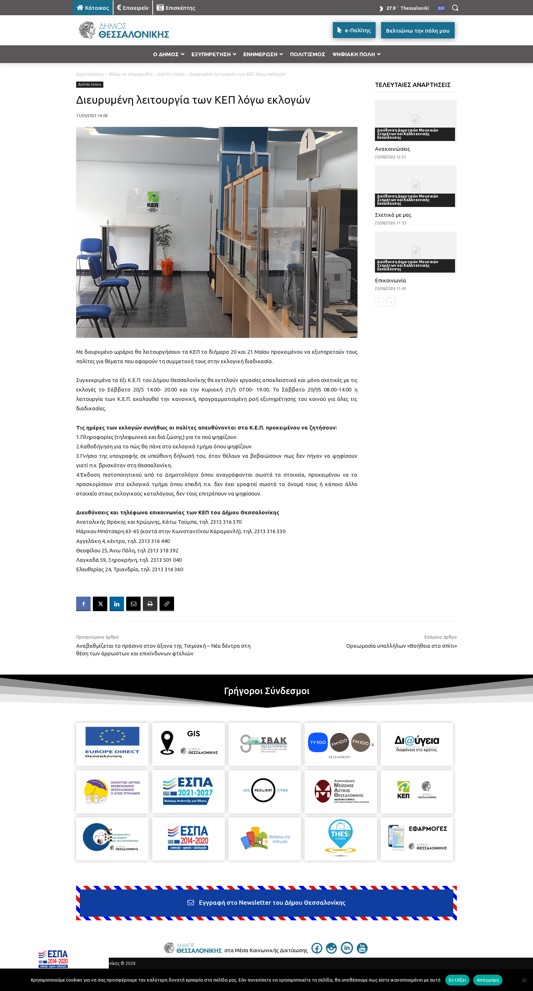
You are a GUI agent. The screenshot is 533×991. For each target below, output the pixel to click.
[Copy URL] (167, 604)
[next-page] (391, 302)
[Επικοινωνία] (416, 252)
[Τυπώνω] (150, 604)
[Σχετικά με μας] (416, 186)
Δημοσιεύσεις (90, 74)
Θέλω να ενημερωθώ (131, 74)
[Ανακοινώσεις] (416, 120)
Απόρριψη (488, 979)
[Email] (133, 604)
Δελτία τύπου (171, 74)
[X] (100, 604)
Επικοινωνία (390, 280)
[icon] (317, 951)
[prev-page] (379, 302)
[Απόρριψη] (524, 980)
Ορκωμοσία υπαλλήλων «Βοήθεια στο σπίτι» (401, 646)
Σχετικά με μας (393, 215)
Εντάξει (457, 979)
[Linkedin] (117, 604)
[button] (455, 8)
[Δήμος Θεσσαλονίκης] (130, 30)
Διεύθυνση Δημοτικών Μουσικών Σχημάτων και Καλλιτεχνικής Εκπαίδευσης (407, 134)
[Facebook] (83, 604)
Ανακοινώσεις (392, 149)
